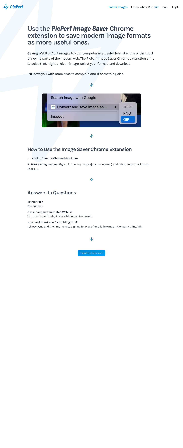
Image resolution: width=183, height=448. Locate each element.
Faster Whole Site (144, 7)
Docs (165, 7)
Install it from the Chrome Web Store (54, 158)
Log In (176, 7)
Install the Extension (91, 253)
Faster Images (118, 7)
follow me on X (109, 226)
